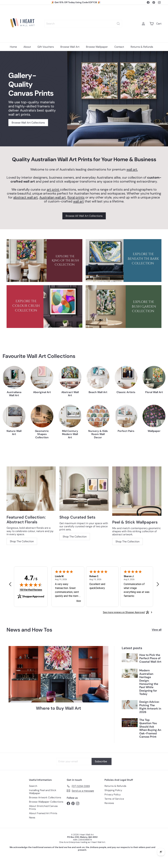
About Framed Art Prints (43, 813)
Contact (119, 47)
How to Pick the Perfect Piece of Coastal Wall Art (150, 658)
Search (33, 786)
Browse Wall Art (69, 47)
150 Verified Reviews (31, 589)
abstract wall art (25, 197)
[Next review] (157, 585)
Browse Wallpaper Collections (46, 801)
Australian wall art (52, 197)
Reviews (109, 803)
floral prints (75, 197)
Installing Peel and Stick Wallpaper (42, 792)
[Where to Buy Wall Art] (58, 674)
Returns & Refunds (142, 47)
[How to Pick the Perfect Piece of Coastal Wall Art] (130, 657)
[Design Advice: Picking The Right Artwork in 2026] (130, 704)
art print (53, 189)
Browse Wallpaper (97, 47)
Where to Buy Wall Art (58, 708)
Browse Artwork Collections (45, 797)
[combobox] (83, 23)
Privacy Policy (113, 794)
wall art (78, 201)
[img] (30, 585)
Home (13, 47)
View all (156, 629)
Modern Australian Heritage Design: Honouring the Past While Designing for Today (148, 682)
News (32, 817)
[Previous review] (10, 585)
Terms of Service (114, 798)
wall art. (132, 169)
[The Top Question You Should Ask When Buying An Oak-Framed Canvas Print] (130, 722)
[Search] (118, 23)
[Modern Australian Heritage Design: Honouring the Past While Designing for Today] (130, 673)
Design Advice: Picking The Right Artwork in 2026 (150, 707)
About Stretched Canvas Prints (43, 807)
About (27, 47)
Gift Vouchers (45, 47)
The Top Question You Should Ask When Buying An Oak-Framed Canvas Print (150, 728)
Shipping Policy (113, 790)
